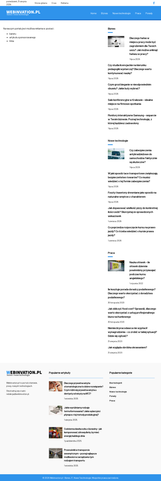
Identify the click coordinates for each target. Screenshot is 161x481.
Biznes (104, 13)
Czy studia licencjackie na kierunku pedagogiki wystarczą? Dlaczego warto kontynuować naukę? (130, 69)
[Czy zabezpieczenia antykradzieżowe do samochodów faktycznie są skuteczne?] (116, 154)
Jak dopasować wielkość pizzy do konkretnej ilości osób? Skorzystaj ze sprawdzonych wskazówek (133, 211)
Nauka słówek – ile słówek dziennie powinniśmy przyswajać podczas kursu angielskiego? (142, 270)
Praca (138, 13)
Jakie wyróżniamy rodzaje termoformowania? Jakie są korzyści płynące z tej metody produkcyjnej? (82, 411)
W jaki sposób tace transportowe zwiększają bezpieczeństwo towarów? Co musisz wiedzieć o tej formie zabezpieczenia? (132, 177)
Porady (149, 13)
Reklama (64, 3)
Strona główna (41, 3)
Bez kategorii (115, 382)
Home (93, 13)
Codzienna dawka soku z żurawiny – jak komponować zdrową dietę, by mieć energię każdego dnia (83, 432)
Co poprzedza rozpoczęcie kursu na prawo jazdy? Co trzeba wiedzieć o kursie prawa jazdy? (131, 231)
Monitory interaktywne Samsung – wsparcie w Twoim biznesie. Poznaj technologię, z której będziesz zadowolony (132, 119)
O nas (54, 3)
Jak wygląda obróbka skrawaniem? (127, 347)
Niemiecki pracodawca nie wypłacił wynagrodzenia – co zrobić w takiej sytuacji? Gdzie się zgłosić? (132, 332)
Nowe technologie (121, 13)
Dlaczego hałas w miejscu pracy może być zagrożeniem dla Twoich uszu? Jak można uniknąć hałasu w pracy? (143, 46)
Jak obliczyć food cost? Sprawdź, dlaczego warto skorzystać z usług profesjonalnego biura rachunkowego (132, 312)
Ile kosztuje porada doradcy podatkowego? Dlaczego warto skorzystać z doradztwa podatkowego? (131, 293)
